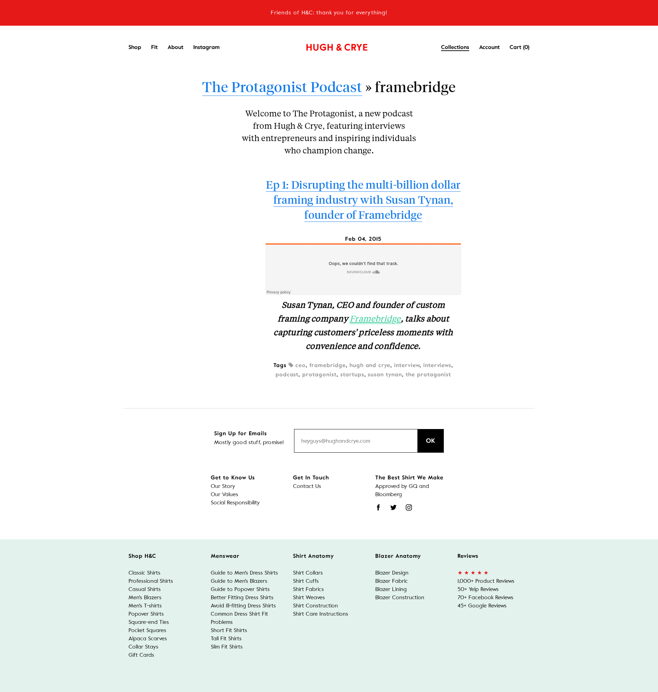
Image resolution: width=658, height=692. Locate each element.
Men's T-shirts (145, 605)
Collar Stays (143, 646)
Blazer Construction (399, 597)
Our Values (224, 494)
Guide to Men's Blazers (239, 581)
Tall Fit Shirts (226, 638)
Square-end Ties (149, 622)
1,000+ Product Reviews (486, 581)
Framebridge (375, 318)
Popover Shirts (146, 614)
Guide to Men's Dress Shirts (244, 572)
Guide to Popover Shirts (240, 589)
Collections (455, 47)
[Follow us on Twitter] (393, 507)
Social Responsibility (235, 502)
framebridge (327, 365)
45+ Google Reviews (482, 605)
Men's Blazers (145, 597)
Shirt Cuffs (306, 581)
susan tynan (385, 375)
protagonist (319, 375)
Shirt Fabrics (308, 589)
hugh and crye (370, 365)
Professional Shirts (151, 581)
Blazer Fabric (391, 581)
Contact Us (307, 486)
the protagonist (428, 375)
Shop (135, 47)
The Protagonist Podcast (282, 86)
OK (430, 440)
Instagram (206, 47)
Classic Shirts (144, 572)
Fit (154, 47)
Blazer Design (392, 572)
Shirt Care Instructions (320, 614)
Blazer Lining (391, 589)
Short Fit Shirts (229, 630)
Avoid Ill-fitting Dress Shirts (243, 605)
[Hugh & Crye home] (328, 45)
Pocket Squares (147, 630)
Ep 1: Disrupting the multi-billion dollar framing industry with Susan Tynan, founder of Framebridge (363, 199)
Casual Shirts (145, 589)
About (175, 47)
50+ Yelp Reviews (478, 589)
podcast (287, 375)
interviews (437, 365)
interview (406, 365)
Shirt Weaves (309, 597)
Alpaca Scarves (148, 638)
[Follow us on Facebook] (378, 507)
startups (352, 375)
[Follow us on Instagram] (409, 507)
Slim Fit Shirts (227, 646)
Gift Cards (141, 655)
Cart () (519, 47)
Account (489, 47)
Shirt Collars (308, 572)
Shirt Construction (315, 605)
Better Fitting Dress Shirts (242, 597)
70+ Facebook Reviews (485, 597)
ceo (299, 365)
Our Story (223, 486)
